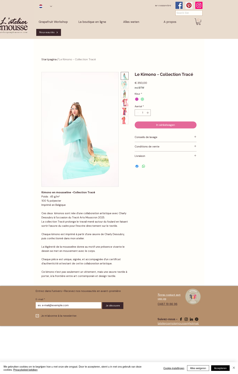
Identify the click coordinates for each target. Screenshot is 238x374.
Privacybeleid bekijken (25, 369)
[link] (198, 21)
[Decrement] (137, 113)
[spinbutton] (143, 113)
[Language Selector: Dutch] (45, 6)
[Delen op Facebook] (137, 166)
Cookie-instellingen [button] (173, 368)
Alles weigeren (198, 368)
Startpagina (49, 59)
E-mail (40, 299)
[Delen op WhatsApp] (143, 166)
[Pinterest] (189, 5)
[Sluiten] (234, 368)
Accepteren (220, 368)
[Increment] (148, 113)
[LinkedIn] (191, 319)
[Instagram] (198, 5)
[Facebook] (179, 5)
